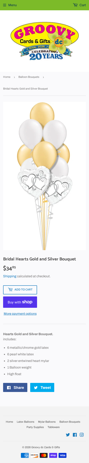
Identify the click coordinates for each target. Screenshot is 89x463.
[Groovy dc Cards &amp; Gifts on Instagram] (82, 435)
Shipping (9, 276)
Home (6, 77)
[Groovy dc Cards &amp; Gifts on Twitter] (68, 435)
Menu (12, 5)
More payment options (20, 313)
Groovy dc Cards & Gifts (45, 447)
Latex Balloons (25, 421)
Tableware (54, 427)
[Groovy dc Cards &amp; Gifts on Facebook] (75, 435)
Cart (82, 5)
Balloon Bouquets (28, 77)
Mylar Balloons (47, 421)
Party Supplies (35, 427)
